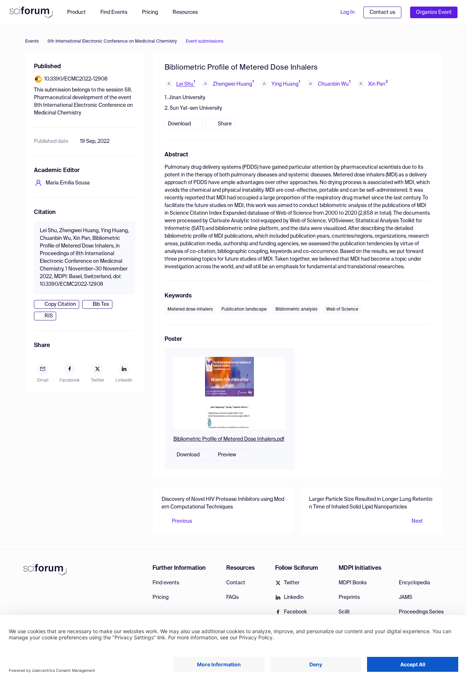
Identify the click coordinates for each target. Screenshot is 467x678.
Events (32, 41)
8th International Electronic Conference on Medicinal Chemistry (112, 41)
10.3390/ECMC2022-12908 (76, 79)
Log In (347, 12)
